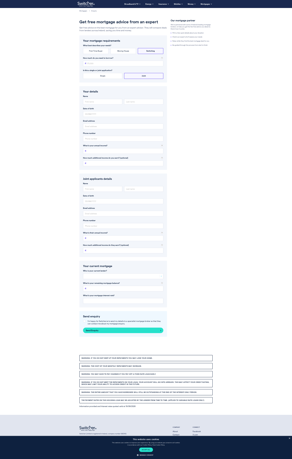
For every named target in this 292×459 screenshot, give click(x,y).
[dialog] (146, 447)
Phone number (89, 133)
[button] (146, 455)
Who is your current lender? (95, 271)
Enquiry (94, 11)
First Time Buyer (96, 51)
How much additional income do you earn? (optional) (105, 158)
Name (85, 96)
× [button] (289, 438)
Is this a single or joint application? (97, 70)
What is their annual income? (95, 233)
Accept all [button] (146, 450)
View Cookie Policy (158, 445)
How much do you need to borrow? (98, 58)
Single (102, 76)
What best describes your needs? (97, 45)
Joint (144, 76)
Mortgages (83, 11)
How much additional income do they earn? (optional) (106, 245)
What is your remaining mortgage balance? (101, 283)
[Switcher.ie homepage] (86, 4)
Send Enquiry (92, 330)
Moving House (123, 51)
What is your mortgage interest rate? (98, 295)
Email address (89, 121)
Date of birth (88, 108)
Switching (150, 51)
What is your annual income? (95, 145)
